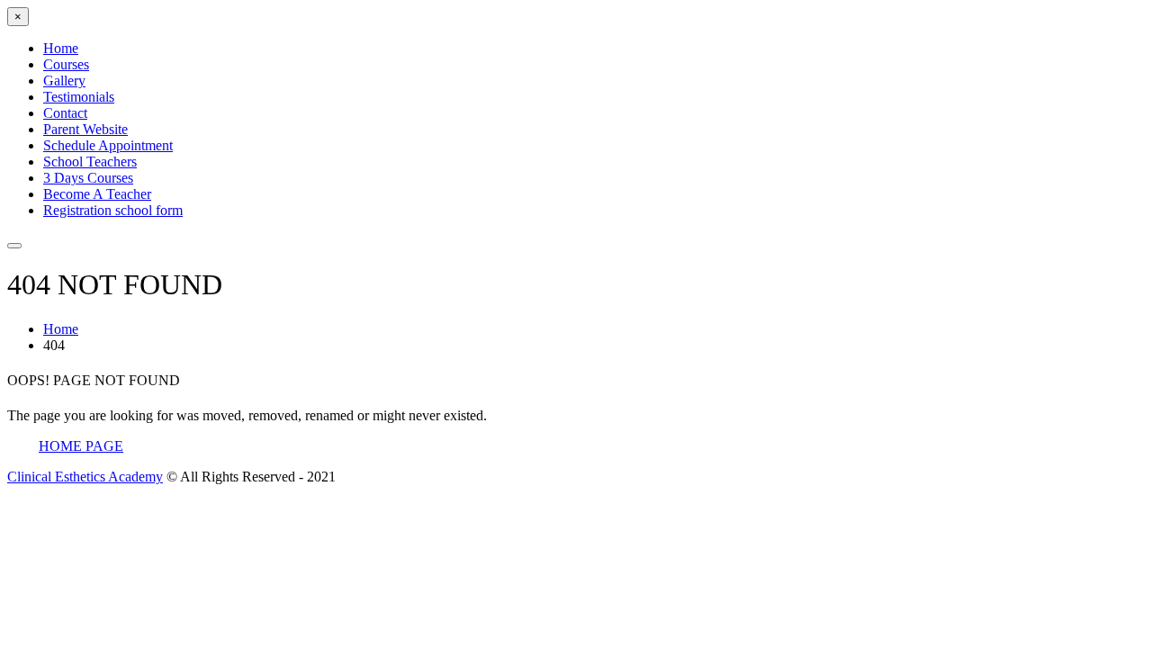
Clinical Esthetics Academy (85, 476)
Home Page (81, 446)
